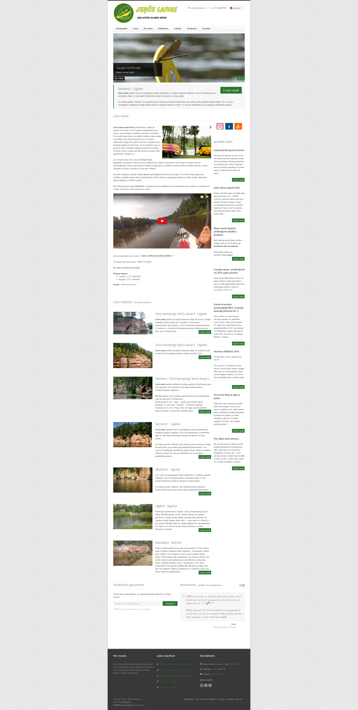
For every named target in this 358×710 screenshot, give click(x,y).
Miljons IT (127, 702)
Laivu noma (220, 126)
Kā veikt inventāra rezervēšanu (126, 267)
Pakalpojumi (121, 28)
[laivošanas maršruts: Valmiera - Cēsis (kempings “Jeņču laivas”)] (132, 388)
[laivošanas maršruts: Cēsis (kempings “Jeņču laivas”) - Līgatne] (132, 323)
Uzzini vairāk (231, 90)
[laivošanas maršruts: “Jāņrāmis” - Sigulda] (132, 480)
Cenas (135, 28)
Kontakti (206, 28)
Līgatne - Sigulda (166, 506)
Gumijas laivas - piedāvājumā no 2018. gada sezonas (229, 271)
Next (243, 78)
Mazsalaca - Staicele (168, 542)
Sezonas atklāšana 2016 (226, 351)
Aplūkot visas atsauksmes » (210, 585)
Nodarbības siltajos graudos (123, 705)
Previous (239, 78)
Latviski (234, 8)
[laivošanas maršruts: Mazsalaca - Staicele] (132, 553)
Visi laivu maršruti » (143, 302)
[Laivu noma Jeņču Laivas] (162, 220)
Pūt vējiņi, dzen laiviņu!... (227, 438)
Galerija (177, 28)
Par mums (148, 28)
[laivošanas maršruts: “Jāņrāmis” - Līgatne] (132, 434)
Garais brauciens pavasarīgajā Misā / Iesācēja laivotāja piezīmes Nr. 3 (228, 307)
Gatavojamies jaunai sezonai (229, 150)
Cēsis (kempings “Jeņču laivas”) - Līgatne (181, 314)
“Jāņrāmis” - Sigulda (167, 469)
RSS (210, 685)
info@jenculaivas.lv (199, 8)
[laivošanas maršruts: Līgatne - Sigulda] (132, 516)
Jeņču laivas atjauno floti (227, 187)
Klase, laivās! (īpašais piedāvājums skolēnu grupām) (225, 231)
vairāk (223, 617)
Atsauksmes (192, 28)
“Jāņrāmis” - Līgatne (167, 424)
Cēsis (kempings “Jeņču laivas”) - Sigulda (181, 345)
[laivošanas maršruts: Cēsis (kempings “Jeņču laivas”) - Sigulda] (132, 355)
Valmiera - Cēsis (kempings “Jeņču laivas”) (182, 379)
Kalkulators (163, 28)
